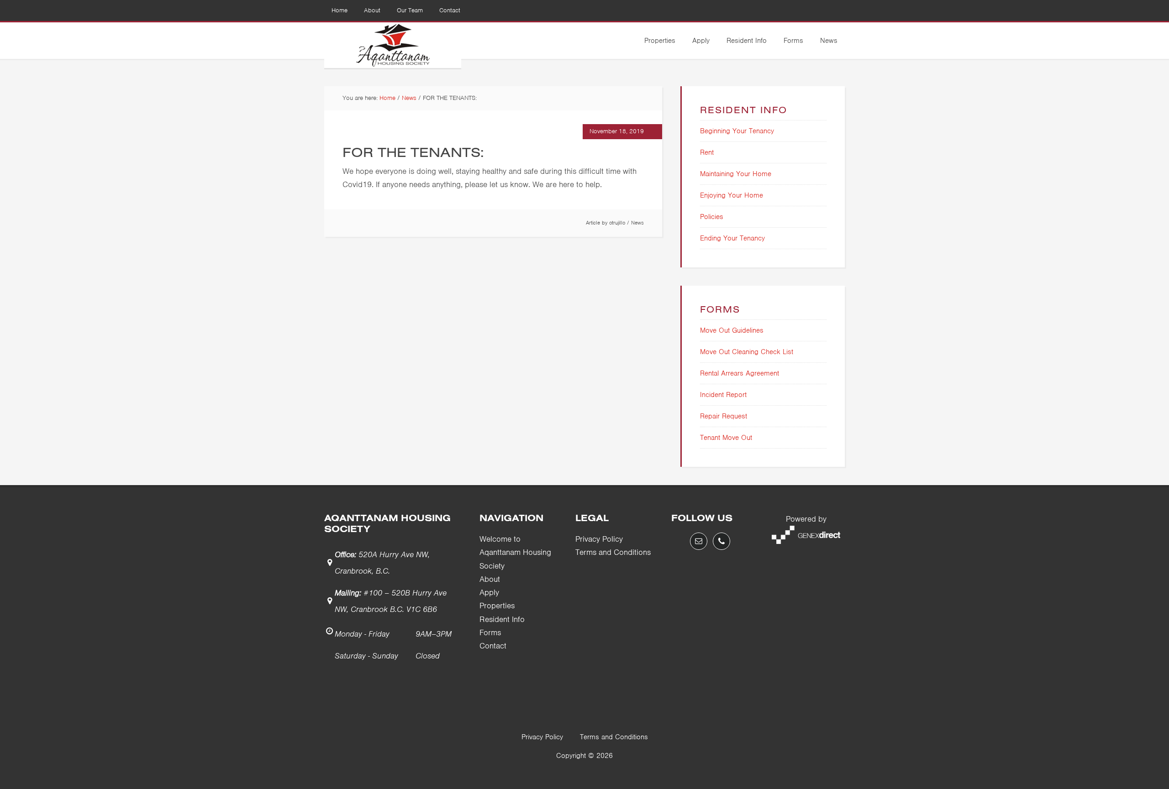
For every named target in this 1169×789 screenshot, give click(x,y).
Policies (711, 216)
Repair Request (723, 416)
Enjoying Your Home (731, 195)
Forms (490, 632)
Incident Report (723, 394)
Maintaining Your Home (735, 173)
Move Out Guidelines (732, 330)
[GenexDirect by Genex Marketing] (806, 541)
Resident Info (502, 619)
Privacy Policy (599, 539)
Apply (489, 592)
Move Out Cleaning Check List (746, 351)
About (489, 579)
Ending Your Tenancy (732, 238)
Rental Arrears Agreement (739, 373)
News (637, 222)
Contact (492, 646)
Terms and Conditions (613, 552)
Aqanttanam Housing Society (392, 45)
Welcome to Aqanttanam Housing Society (515, 552)
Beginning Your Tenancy (737, 131)
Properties (497, 606)
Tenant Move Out (726, 437)
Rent (707, 152)
